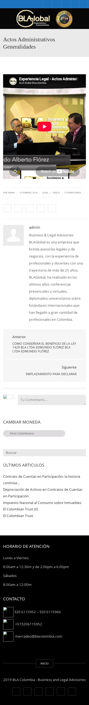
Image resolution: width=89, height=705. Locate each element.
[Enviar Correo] (52, 208)
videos (56, 192)
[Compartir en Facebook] (7, 208)
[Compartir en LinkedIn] (29, 208)
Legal (45, 192)
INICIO (44, 663)
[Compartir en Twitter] (18, 208)
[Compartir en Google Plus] (41, 208)
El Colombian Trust (18, 515)
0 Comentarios (73, 192)
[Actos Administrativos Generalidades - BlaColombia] (44, 18)
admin (34, 227)
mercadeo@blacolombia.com (38, 636)
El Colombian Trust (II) (20, 509)
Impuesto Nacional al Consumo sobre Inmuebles (42, 502)
